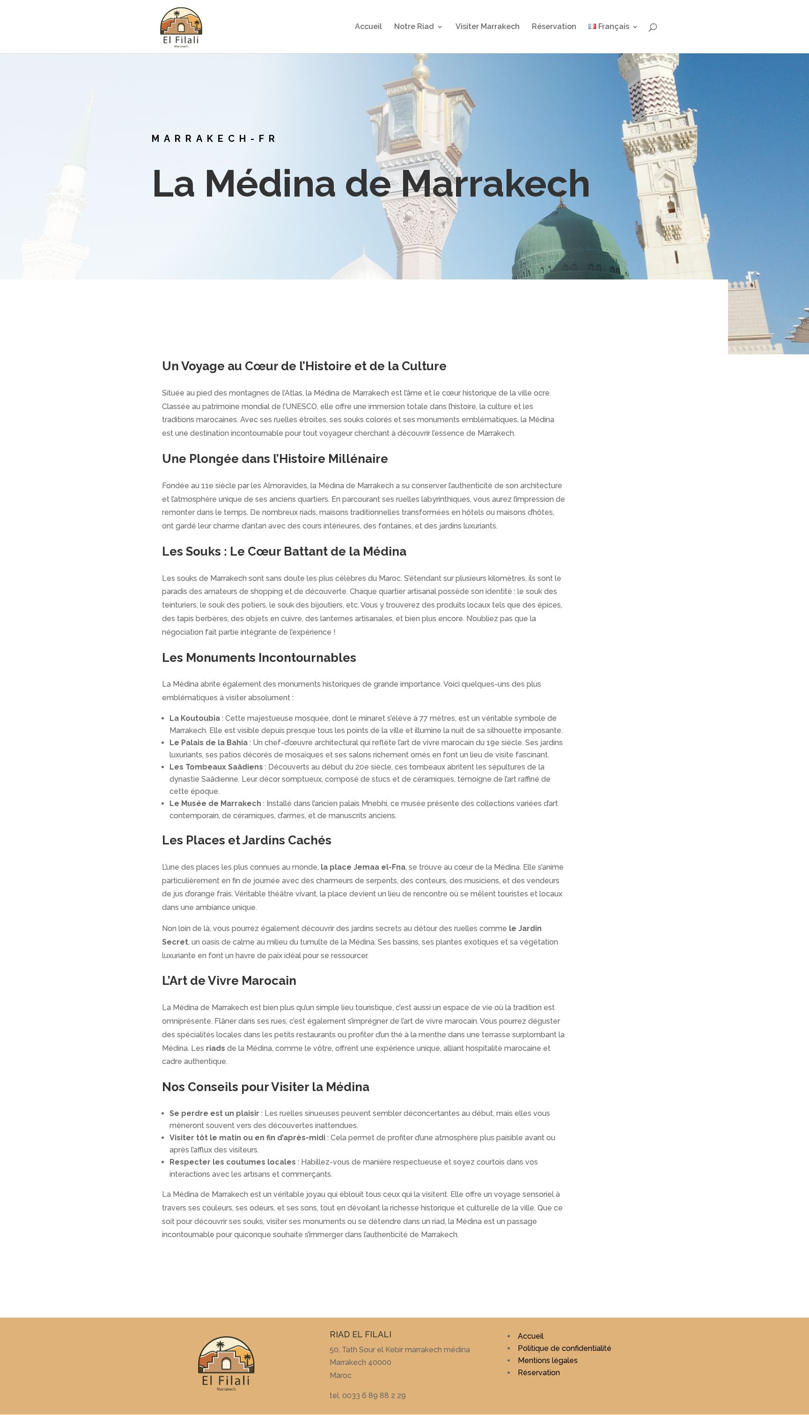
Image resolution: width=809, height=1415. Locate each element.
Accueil (368, 27)
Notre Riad (414, 27)
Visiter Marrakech (488, 27)
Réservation (554, 27)
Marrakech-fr (215, 138)
